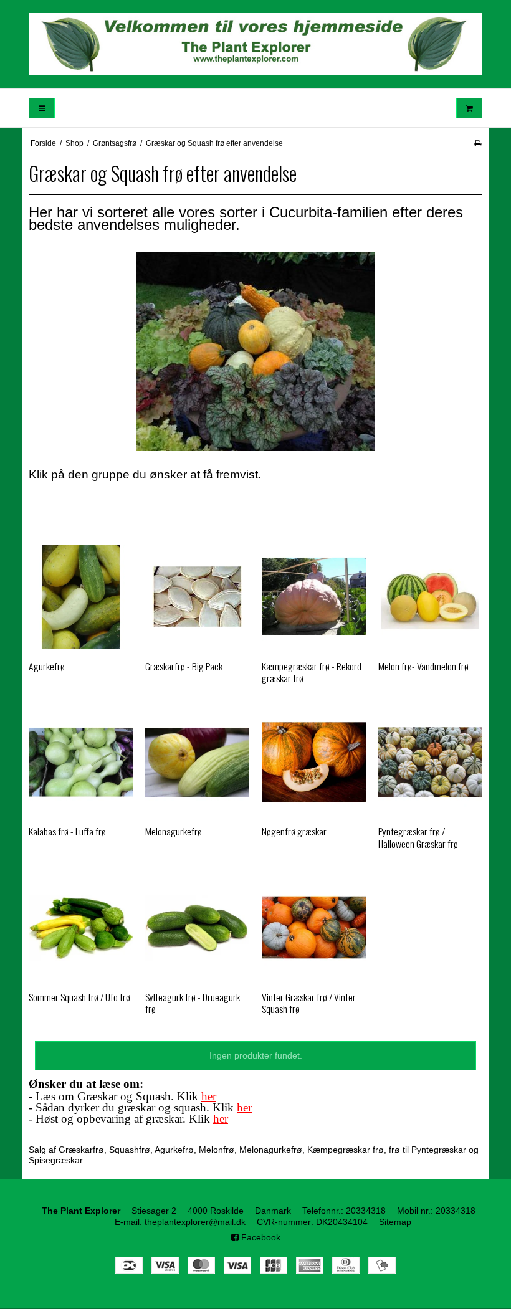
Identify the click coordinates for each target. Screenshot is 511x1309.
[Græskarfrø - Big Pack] (197, 597)
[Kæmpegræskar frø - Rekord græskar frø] (314, 597)
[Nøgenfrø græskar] (314, 762)
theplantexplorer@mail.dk (195, 1222)
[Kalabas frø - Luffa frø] (81, 762)
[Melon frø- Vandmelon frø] (430, 597)
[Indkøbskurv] (469, 108)
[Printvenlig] (477, 143)
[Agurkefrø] (81, 597)
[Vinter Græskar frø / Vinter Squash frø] (314, 927)
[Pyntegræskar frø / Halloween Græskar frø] (430, 762)
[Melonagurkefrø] (197, 762)
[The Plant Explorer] (255, 44)
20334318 (366, 1211)
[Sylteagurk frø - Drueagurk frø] (197, 927)
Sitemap (395, 1222)
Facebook (259, 1237)
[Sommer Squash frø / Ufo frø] (81, 927)
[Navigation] (42, 108)
